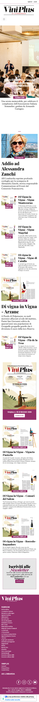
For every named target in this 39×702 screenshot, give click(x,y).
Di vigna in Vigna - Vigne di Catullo (27, 258)
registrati (30, 2)
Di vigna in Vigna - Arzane (19, 308)
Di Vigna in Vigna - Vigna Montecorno (26, 199)
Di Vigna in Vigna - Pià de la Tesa (27, 340)
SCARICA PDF (19, 416)
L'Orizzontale (5, 632)
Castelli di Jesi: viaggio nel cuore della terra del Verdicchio (19, 82)
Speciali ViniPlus (6, 615)
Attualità (3, 649)
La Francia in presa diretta (8, 634)
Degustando (4, 643)
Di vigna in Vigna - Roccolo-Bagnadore (19, 543)
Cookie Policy (5, 670)
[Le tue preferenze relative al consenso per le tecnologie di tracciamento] (3, 699)
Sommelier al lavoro (6, 623)
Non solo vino (5, 619)
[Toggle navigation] (4, 19)
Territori (3, 638)
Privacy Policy (5, 668)
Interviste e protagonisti (8, 642)
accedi (35, 2)
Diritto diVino (5, 609)
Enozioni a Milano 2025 (7, 655)
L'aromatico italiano (7, 611)
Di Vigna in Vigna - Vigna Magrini (26, 229)
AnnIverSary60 (5, 653)
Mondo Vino (4, 647)
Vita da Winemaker (6, 621)
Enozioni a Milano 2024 (7, 657)
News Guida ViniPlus (7, 626)
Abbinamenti (4, 617)
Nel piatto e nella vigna (7, 613)
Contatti (3, 666)
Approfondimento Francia (8, 636)
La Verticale (4, 630)
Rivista (3, 645)
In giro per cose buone (7, 640)
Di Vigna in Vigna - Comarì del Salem (19, 497)
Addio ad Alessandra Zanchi (12, 168)
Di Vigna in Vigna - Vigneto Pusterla (19, 453)
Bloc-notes (4, 624)
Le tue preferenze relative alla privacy (20, 697)
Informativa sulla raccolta (11, 700)
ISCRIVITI (19, 581)
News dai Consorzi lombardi (9, 628)
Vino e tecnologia (6, 651)
